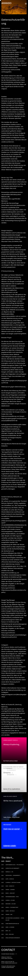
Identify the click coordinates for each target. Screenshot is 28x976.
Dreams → (8, 772)
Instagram (6, 845)
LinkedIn (13, 845)
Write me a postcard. (12, 800)
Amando (6, 3)
